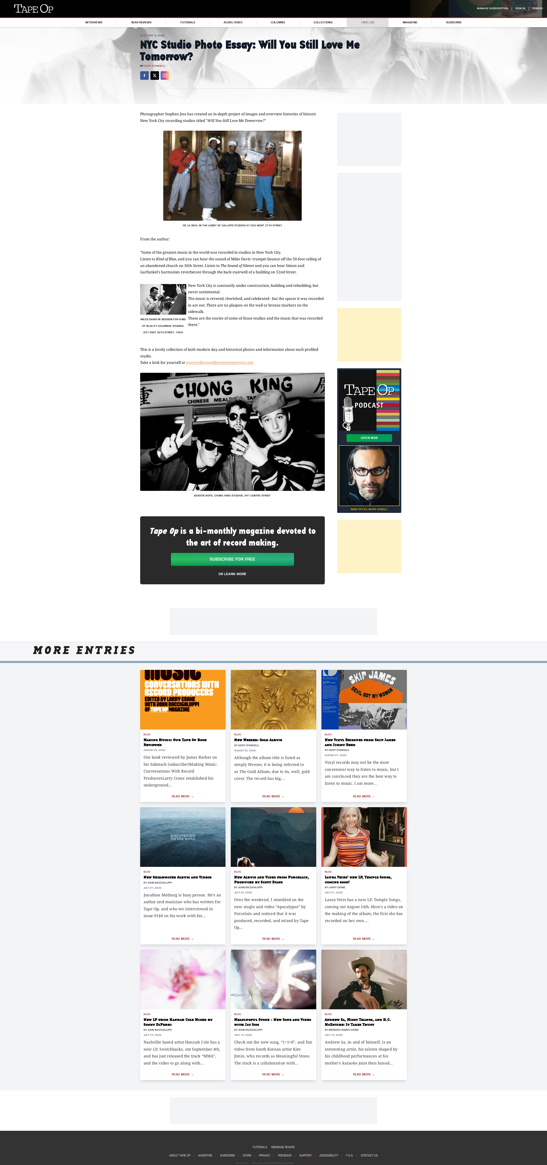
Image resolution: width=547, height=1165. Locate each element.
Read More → (183, 796)
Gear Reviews (141, 22)
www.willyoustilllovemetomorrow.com (219, 362)
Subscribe (454, 22)
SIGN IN (520, 8)
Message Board (283, 1147)
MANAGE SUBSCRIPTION (492, 8)
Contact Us (369, 1155)
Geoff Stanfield (154, 66)
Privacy (264, 1155)
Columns (278, 22)
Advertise (205, 1155)
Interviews (94, 22)
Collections (323, 22)
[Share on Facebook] (144, 75)
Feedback (285, 1155)
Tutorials (187, 22)
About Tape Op (179, 1155)
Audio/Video (233, 22)
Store (247, 1155)
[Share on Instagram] (165, 75)
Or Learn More (232, 574)
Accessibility (328, 1155)
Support (305, 1155)
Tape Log (367, 22)
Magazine (410, 22)
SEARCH (537, 8)
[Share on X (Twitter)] (154, 75)
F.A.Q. (349, 1155)
